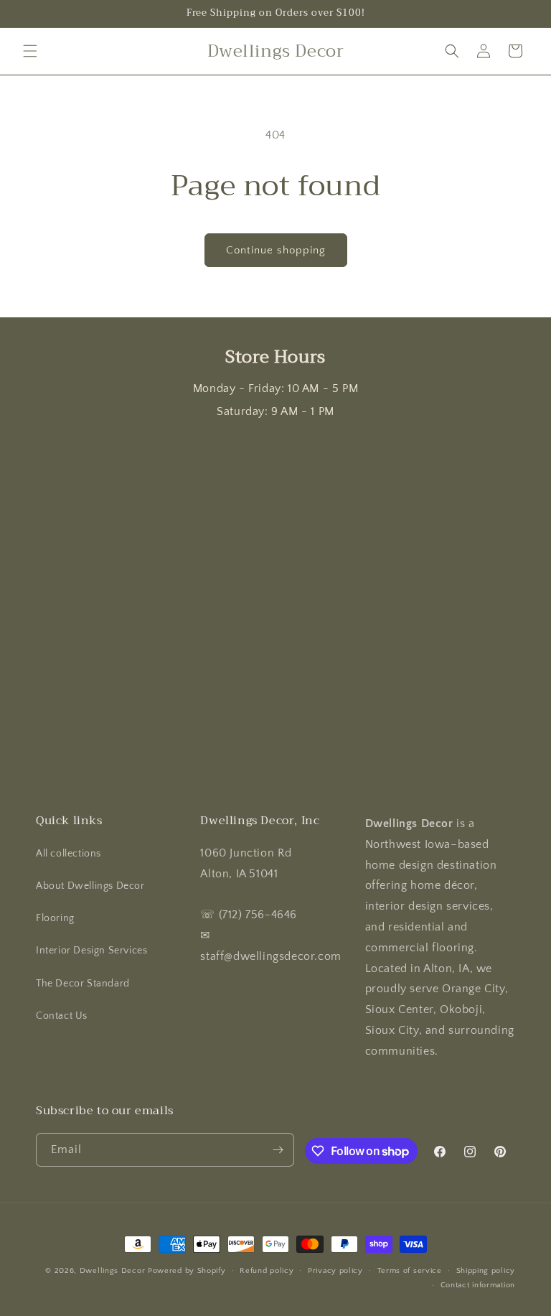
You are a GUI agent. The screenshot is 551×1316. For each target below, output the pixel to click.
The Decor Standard (83, 983)
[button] (30, 51)
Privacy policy (335, 1270)
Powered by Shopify (187, 1270)
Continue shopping (276, 250)
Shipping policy (486, 1270)
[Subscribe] (277, 1150)
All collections (68, 853)
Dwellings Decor (113, 1270)
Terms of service (409, 1270)
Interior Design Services (91, 950)
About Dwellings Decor (90, 886)
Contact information (478, 1285)
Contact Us (62, 1016)
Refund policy (266, 1270)
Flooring (55, 918)
